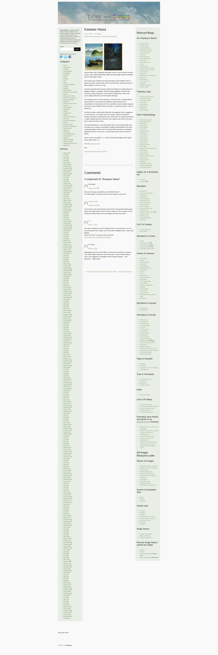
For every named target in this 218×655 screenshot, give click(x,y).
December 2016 (67, 360)
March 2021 (66, 263)
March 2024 (66, 198)
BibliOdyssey (143, 194)
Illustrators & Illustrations (146, 212)
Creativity (65, 86)
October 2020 (67, 272)
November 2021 (67, 247)
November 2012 (67, 453)
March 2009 (66, 536)
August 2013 (66, 435)
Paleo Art (65, 114)
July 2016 (66, 369)
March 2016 (66, 377)
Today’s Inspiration (145, 198)
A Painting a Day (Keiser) (147, 96)
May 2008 (66, 555)
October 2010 (67, 500)
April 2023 (66, 217)
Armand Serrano (144, 336)
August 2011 (66, 481)
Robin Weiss (143, 146)
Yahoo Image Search (145, 537)
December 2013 (67, 428)
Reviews (65, 122)
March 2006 (66, 604)
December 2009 (67, 519)
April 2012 (66, 466)
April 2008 (66, 557)
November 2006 (67, 589)
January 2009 (67, 540)
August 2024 (66, 192)
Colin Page (143, 133)
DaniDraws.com (144, 215)
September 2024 (67, 190)
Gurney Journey (144, 43)
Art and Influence (144, 47)
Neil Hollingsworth (145, 121)
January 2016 (67, 380)
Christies (142, 514)
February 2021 (67, 264)
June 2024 (66, 194)
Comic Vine (143, 264)
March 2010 (66, 513)
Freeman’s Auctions (145, 520)
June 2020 (66, 280)
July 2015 (66, 392)
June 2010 (66, 508)
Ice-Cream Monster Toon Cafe (148, 348)
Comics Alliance (144, 266)
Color (64, 80)
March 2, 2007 (93, 248)
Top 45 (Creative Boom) (146, 412)
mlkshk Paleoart (144, 369)
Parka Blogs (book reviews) (147, 248)
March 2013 (66, 445)
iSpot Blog (143, 219)
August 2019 (66, 299)
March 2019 (66, 308)
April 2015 (66, 397)
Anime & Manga (67, 71)
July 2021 (66, 255)
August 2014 (66, 413)
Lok (89, 221)
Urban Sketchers (144, 56)
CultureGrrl (143, 83)
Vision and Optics (68, 141)
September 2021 (67, 251)
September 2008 (67, 547)
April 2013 (66, 443)
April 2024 (66, 196)
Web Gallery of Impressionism (148, 485)
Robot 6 (142, 260)
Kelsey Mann (143, 344)
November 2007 (67, 566)
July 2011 (65, 483)
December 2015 (67, 382)
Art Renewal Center (145, 483)
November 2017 (67, 339)
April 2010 (66, 511)
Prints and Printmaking (69, 120)
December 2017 (67, 337)
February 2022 (67, 242)
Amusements (66, 67)
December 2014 (67, 405)
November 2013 (67, 430)
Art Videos (66, 75)
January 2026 (67, 166)
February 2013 (67, 447)
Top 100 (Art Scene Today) (147, 408)
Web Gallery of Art (145, 481)
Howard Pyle (143, 191)
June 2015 (66, 394)
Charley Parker (93, 201)
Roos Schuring (144, 135)
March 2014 (66, 422)
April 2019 (66, 306)
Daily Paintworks (144, 110)
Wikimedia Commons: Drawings (148, 467)
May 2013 (66, 441)
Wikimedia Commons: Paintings (148, 466)
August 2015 (66, 390)
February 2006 (67, 606)
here (103, 137)
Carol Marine (143, 106)
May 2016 (66, 373)
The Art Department (145, 229)
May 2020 (66, 282)
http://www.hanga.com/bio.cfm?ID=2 (95, 151)
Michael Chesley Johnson (147, 155)
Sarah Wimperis (144, 159)
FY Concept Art (144, 329)
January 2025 (67, 183)
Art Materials (66, 73)
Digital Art (65, 88)
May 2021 (66, 259)
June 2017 (66, 348)
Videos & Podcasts (68, 139)
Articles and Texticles (145, 354)
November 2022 (67, 227)
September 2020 (67, 274)
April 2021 (66, 261)
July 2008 (66, 551)
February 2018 (67, 333)
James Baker (143, 283)
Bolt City (142, 271)
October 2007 (67, 568)
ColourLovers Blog (145, 394)
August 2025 (66, 175)
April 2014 (66, 420)
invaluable (143, 501)
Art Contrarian (144, 71)
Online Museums (67, 107)
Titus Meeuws (144, 138)
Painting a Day (67, 113)
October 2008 (67, 546)
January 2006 (67, 608)
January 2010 (67, 517)
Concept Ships (144, 331)
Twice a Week (144, 157)
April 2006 (66, 603)
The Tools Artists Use (145, 379)
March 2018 (66, 331)
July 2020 (66, 278)
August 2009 (66, 527)
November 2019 (67, 293)
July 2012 (66, 460)
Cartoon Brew (144, 319)
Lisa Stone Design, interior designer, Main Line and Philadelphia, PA (147, 438)
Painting (65, 111)
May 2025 (66, 181)
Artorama (142, 181)
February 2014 (67, 424)
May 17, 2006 (92, 224)
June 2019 (66, 303)
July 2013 (66, 437)
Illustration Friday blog (146, 208)
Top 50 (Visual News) (146, 404)
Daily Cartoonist (144, 292)
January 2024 (67, 202)
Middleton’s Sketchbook (146, 285)
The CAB (142, 327)
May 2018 (66, 327)
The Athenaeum (144, 469)
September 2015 (67, 388)
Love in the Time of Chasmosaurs (149, 367)
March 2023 (66, 219)
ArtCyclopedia (144, 479)
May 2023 (66, 215)
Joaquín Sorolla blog (145, 85)
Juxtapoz (142, 179)
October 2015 (67, 386)
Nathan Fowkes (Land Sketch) (148, 148)
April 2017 (66, 352)
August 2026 (66, 152)
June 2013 (66, 439)
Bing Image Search (145, 535)
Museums (66, 105)
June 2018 (66, 325)
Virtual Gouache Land (146, 119)
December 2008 (67, 542)
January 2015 (67, 403)
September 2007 (67, 570)
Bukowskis (143, 522)
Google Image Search (146, 533)
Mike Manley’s (145, 167)
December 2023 (67, 204)
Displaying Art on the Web (70, 92)
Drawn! (142, 241)
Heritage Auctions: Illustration (148, 518)
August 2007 (66, 572)
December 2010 (67, 496)
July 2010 (66, 506)
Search (62, 46)
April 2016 (66, 375)
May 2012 (66, 464)
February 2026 (67, 164)
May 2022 (66, 236)
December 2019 (67, 291)
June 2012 (66, 462)
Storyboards (66, 132)
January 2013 (67, 449)
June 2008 (66, 553)
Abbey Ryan (143, 108)
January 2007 (67, 586)
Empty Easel (143, 383)
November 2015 (67, 384)
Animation (66, 69)
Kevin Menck (143, 125)
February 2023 (67, 221)
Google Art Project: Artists (147, 473)
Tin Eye (142, 549)
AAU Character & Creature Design (149, 350)
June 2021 (66, 257)
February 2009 (67, 538)
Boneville (142, 287)
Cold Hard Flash (144, 323)
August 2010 (66, 504)
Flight (141, 273)
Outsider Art (66, 109)
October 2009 (67, 523)
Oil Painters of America (146, 50)
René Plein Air (144, 142)
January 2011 (67, 494)
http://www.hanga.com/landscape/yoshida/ (97, 237)
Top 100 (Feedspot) (145, 410)
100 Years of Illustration (146, 193)
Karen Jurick (143, 102)
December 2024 (67, 185)
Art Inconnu (143, 60)
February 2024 (67, 200)
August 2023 (66, 211)
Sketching (66, 130)
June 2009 (66, 530)
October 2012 (67, 454)
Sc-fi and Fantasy (68, 124)
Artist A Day (143, 73)
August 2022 (66, 230)
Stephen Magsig (144, 154)
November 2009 (67, 521)
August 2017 (66, 344)
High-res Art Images (68, 99)
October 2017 (67, 340)
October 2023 (67, 207)
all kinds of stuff (144, 340)
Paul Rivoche (143, 290)
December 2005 (67, 610)
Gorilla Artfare (144, 310)
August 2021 (66, 253)
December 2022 (67, 225)
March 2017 (66, 354)
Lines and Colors (63, 632)
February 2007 (67, 584)
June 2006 (66, 599)
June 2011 (66, 485)
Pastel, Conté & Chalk (69, 116)
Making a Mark (144, 66)
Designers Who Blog (145, 217)
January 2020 (67, 289)
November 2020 (67, 270)
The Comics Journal (145, 277)
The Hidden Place (145, 62)
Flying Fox (143, 54)
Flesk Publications (145, 244)
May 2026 (66, 158)
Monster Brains (144, 210)
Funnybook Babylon (145, 281)
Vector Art (66, 137)
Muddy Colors (144, 308)
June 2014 (66, 416)
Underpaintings (144, 45)
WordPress (69, 645)
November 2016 (67, 361)
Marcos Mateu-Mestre (146, 338)
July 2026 (66, 154)
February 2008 (67, 561)
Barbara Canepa (144, 246)
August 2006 (66, 595)
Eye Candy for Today (69, 95)
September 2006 (67, 593)
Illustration (66, 101)
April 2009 (66, 534)
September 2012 (67, 456)
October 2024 (67, 189)
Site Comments (67, 128)
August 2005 (66, 618)
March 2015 (66, 399)
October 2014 (67, 409)
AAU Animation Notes (146, 352)
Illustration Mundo (145, 200)
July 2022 (66, 232)
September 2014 (67, 411)
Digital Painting (67, 90)
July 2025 (66, 177)
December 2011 (67, 473)
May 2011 (66, 487)
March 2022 (66, 240)
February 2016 (67, 378)
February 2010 (67, 515)
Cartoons (65, 78)
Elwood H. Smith (144, 214)
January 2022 (67, 244)
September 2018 (67, 320)
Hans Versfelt (143, 136)
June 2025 (66, 179)
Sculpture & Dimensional (70, 126)
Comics (65, 82)
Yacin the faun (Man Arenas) (147, 342)
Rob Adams (143, 161)
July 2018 (66, 323)
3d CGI (65, 65)
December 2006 (67, 587)
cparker (98, 34)
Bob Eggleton (143, 231)
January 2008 (67, 563)
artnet (141, 497)
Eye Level (142, 77)
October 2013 (67, 432)
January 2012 (67, 472)
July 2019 (66, 301)
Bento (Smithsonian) (145, 58)
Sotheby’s (142, 510)
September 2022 (67, 228)
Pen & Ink (66, 118)
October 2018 (67, 318)
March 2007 (66, 582)
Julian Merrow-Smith (145, 100)
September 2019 (67, 297)
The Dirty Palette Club (146, 165)
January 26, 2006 (93, 188)
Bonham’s (143, 512)
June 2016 (66, 371)
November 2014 (67, 407)
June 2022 (66, 234)
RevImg (142, 551)
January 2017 (67, 358)
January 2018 (67, 335)
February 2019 (67, 310)
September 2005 (67, 616)
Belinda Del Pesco (145, 144)
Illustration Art (143, 196)
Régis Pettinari (144, 140)
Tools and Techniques (69, 133)
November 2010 (67, 498)
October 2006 (67, 591)
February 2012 (67, 470)
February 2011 (67, 492)
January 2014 (67, 426)
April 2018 (66, 329)
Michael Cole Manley (145, 163)
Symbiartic (143, 365)
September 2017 (67, 342)
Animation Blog (144, 321)
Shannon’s (143, 524)
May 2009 (66, 532)
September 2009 (67, 525)
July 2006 (66, 597)
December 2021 (67, 246)
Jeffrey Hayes (144, 104)
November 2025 (67, 170)
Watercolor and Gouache (70, 143)
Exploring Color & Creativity (147, 69)
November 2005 (67, 612)
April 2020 (66, 284)
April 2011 (66, 489)
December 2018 (67, 314)
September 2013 (67, 434)
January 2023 (67, 223)
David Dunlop (143, 79)
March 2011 (66, 491)
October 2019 (67, 295)
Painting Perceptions (145, 49)
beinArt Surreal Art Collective (148, 75)
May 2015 (66, 396)
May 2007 (66, 578)
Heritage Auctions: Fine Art (147, 516)
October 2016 (67, 363)
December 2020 (67, 268)
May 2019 (66, 304)
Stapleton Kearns (144, 131)
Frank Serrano (144, 152)
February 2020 (67, 287)
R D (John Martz (144, 206)
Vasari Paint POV (144, 52)
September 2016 (67, 365)
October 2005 (67, 614)
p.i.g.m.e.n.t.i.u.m (145, 81)
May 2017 (66, 350)
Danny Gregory (144, 204)
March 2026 (66, 162)
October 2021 (67, 249)
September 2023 (67, 209)
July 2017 (66, 346)
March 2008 (66, 559)
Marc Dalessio (144, 127)
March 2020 (66, 285)
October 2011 (67, 477)
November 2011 (67, 475)
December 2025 (67, 168)
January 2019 (67, 312)
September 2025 (67, 173)
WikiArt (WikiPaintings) (146, 471)
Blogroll (65, 76)
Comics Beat (143, 258)
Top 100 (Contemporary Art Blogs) (149, 406)
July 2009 (66, 529)
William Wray (143, 150)
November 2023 (67, 206)
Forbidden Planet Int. (145, 268)
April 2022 (66, 238)
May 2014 (66, 418)
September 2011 (67, 479)
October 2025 (67, 171)
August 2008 (66, 549)
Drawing (65, 94)
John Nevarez (144, 335)
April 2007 (66, 580)
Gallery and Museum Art (69, 97)
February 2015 (67, 401)
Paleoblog (143, 363)
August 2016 (66, 367)
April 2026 (66, 160)
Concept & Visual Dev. (69, 84)
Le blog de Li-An (144, 243)
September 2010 (67, 502)
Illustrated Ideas (95, 144)
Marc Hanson (143, 123)
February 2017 (67, 356)
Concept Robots (144, 333)
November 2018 (67, 316)
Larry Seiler (143, 129)
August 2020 (66, 276)
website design (143, 422)
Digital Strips (143, 298)
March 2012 (66, 468)
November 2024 (67, 187)
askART (142, 499)
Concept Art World (145, 325)
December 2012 (67, 451)
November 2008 (67, 544)
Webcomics (66, 145)
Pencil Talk (143, 381)
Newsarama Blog (144, 262)
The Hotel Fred (144, 288)
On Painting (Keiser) (145, 98)
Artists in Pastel (144, 86)
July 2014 (66, 415)
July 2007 (66, 574)
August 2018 (66, 321)
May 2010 (66, 510)
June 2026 (66, 156)
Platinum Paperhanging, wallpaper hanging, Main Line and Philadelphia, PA (149, 432)
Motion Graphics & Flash (70, 103)
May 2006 (66, 601)
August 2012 (66, 458)
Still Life (142, 64)
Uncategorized (67, 135)
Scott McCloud (144, 275)
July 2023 (66, 213)
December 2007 (67, 565)
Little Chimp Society (145, 202)
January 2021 (67, 266)
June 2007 (66, 576)
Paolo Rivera (143, 269)
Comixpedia (143, 279)
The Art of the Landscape (147, 67)
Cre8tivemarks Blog (145, 346)
